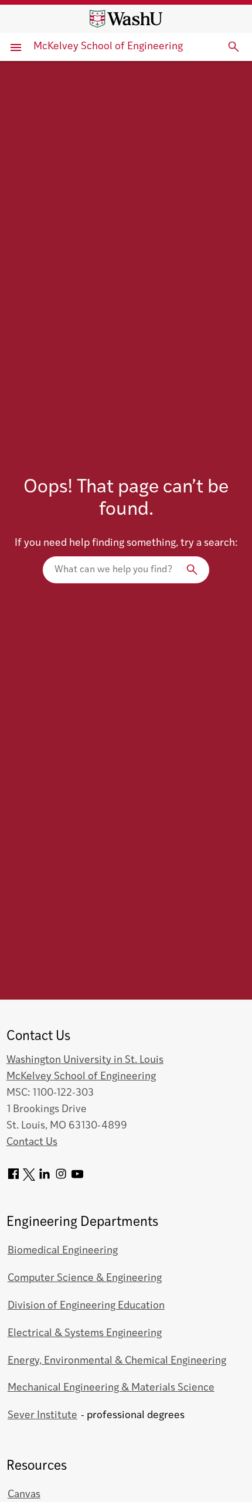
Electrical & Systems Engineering (85, 1333)
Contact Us (31, 1142)
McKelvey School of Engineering (108, 47)
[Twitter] (29, 1178)
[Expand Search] (234, 47)
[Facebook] (13, 1178)
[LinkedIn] (45, 1178)
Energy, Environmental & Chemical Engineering (117, 1361)
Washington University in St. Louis (85, 1060)
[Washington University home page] (126, 19)
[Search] (126, 570)
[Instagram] (61, 1178)
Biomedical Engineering (63, 1251)
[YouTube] (77, 1178)
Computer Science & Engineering (85, 1278)
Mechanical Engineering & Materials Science (111, 1388)
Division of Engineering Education (86, 1306)
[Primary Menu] (17, 47)
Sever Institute (42, 1416)
